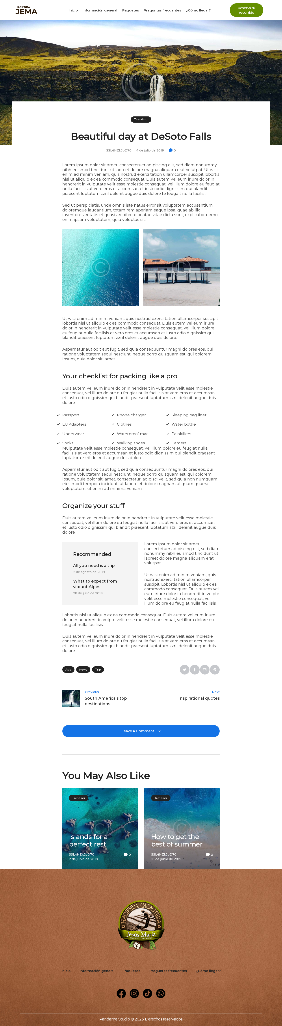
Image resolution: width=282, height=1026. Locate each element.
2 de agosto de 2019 (89, 572)
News (83, 669)
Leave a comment (138, 731)
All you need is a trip (94, 565)
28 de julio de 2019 (88, 593)
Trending (141, 119)
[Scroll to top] (261, 1005)
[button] (246, 10)
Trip (98, 669)
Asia (68, 669)
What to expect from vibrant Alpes (95, 584)
